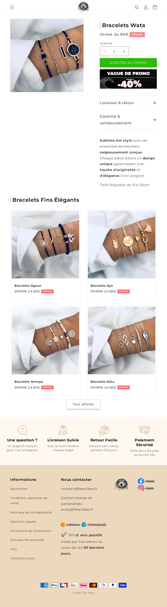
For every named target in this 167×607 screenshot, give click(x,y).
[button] (12, 7)
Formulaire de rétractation (30, 531)
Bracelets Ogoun (28, 286)
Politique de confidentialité (31, 512)
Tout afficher (83, 404)
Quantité (106, 43)
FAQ (13, 549)
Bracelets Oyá (102, 286)
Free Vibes (88, 593)
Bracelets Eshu (102, 381)
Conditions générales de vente (28, 500)
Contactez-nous (22, 558)
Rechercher (19, 489)
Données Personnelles (27, 540)
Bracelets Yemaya (28, 381)
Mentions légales (23, 521)
